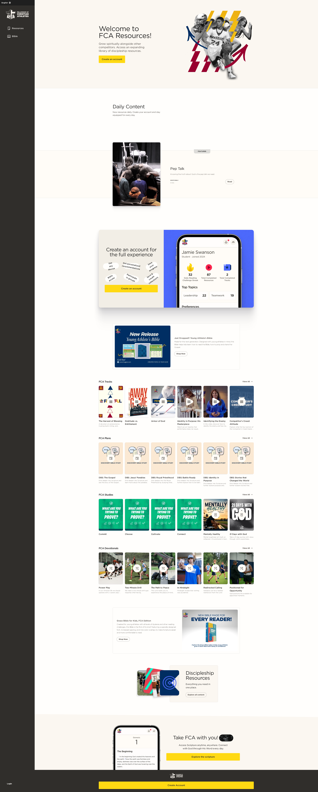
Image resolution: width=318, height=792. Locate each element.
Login (9, 784)
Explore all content (196, 695)
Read (229, 182)
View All (246, 381)
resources (13, 28)
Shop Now (180, 354)
